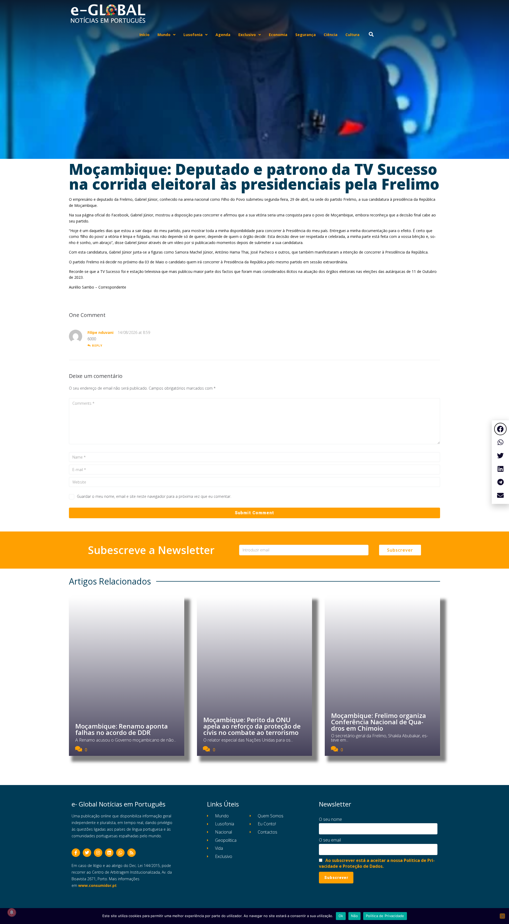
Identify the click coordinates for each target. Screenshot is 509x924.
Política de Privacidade (385, 916)
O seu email (330, 840)
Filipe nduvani (100, 332)
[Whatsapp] (120, 852)
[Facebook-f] (76, 852)
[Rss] (131, 852)
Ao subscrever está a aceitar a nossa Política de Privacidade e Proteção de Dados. (377, 863)
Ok (341, 916)
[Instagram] (98, 852)
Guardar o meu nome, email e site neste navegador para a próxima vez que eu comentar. (154, 496)
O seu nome (330, 819)
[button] (500, 429)
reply (97, 345)
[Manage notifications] (11, 912)
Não (354, 916)
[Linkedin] (109, 852)
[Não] (502, 916)
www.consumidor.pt (97, 885)
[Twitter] (87, 852)
